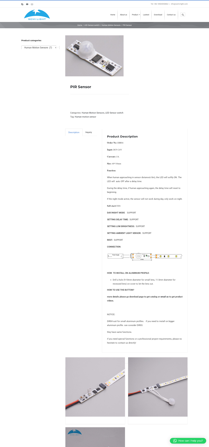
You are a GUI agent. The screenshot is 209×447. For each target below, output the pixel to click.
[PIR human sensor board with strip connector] (158, 387)
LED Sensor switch (114, 113)
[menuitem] (113, 15)
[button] (188, 441)
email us (165, 296)
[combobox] (40, 48)
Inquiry (88, 132)
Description (73, 132)
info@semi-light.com (179, 4)
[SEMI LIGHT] (37, 15)
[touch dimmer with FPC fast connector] (95, 387)
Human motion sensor (85, 117)
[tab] (73, 132)
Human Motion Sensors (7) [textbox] (40, 47)
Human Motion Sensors (93, 113)
